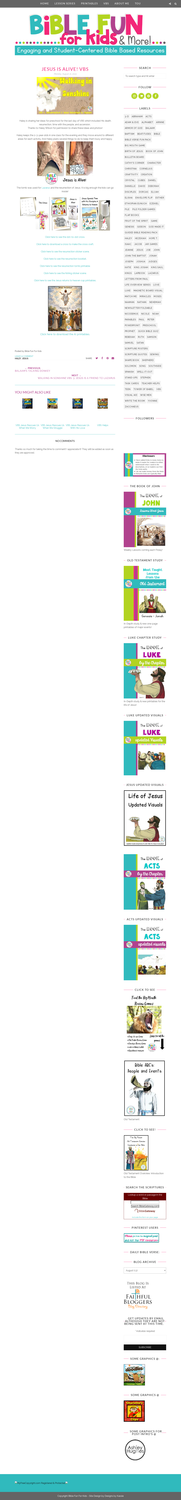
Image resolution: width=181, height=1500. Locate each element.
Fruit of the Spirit (136, 221)
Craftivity (131, 174)
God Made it (156, 227)
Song (142, 366)
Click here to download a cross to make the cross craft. (65, 244)
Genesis (129, 227)
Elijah (155, 192)
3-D (127, 116)
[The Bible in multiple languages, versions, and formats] (145, 1213)
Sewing (154, 354)
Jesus (25, 358)
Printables (89, 3)
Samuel (129, 343)
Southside (155, 366)
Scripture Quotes (136, 354)
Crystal (130, 180)
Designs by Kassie (114, 1496)
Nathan (141, 302)
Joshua (140, 261)
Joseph (129, 261)
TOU (138, 3)
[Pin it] (107, 358)
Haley (18, 358)
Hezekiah (140, 238)
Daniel (152, 180)
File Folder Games (143, 209)
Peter (150, 319)
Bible (157, 134)
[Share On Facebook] (102, 358)
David (141, 186)
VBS (106, 3)
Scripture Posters (136, 348)
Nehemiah (155, 302)
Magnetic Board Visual (148, 290)
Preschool (149, 325)
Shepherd (148, 360)
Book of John (154, 151)
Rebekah (130, 337)
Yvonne (152, 401)
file (127, 209)
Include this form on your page (145, 1217)
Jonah (153, 256)
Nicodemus (131, 314)
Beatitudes (144, 134)
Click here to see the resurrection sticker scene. (65, 251)
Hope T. (153, 238)
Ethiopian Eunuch (136, 203)
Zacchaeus (132, 407)
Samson (151, 337)
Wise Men (145, 395)
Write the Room (135, 401)
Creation (146, 174)
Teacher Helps (151, 383)
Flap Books (132, 215)
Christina (131, 169)
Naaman (129, 302)
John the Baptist (135, 256)
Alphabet (147, 122)
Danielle (130, 186)
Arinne (160, 122)
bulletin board (134, 157)
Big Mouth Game (135, 145)
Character (154, 163)
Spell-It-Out (144, 372)
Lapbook (140, 273)
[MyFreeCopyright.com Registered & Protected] (40, 1483)
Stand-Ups (131, 377)
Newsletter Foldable (138, 308)
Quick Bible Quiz (148, 331)
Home (44, 3)
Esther (160, 198)
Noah (155, 314)
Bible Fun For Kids (77, 1496)
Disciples (130, 192)
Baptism (129, 134)
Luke (128, 290)
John (157, 250)
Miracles (145, 296)
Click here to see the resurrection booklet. (65, 258)
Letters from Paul (136, 279)
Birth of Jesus (134, 151)
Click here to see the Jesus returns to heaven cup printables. (65, 280)
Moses (157, 296)
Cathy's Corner (134, 163)
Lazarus (46, 187)
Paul (142, 319)
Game (154, 221)
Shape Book (132, 360)
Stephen (146, 377)
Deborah (153, 186)
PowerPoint (132, 325)
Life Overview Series (137, 285)
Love (156, 285)
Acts (149, 116)
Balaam (150, 128)
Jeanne (129, 250)
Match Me (131, 296)
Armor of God (134, 128)
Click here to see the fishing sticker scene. (65, 273)
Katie (128, 267)
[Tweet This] (96, 358)
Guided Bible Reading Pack (141, 232)
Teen (128, 389)
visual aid (131, 395)
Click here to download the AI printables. (65, 334)
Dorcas (143, 192)
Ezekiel (154, 203)
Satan (140, 343)
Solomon (130, 366)
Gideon (141, 227)
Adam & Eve (132, 122)
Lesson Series (65, 3)
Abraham (137, 116)
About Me (122, 3)
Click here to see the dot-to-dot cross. (65, 237)
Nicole (145, 314)
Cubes (141, 180)
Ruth (141, 337)
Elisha (128, 198)
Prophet (130, 331)
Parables (130, 319)
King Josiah (141, 267)
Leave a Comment (24, 356)
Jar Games (151, 244)
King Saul (157, 267)
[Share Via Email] (113, 358)
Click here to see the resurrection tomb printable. (65, 266)
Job (148, 250)
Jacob (138, 244)
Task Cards (132, 383)
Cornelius (146, 169)
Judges (152, 261)
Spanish (129, 372)
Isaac (128, 244)
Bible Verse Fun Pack (138, 140)
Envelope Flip (143, 198)
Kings (128, 273)
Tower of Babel (144, 389)
